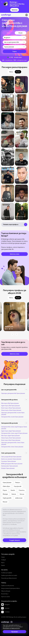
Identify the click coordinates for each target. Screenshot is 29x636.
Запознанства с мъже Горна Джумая (12, 417)
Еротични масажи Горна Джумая (11, 459)
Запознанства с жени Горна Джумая (12, 447)
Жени (8, 33)
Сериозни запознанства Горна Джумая (13, 393)
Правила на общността (7, 585)
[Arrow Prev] (12, 334)
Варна (2, 562)
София (3, 557)
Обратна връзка (5, 591)
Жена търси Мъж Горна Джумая (11, 438)
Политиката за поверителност (11, 628)
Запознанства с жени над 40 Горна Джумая (14, 433)
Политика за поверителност (9, 578)
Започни (14, 10)
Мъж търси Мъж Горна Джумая (10, 440)
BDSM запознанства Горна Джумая (11, 463)
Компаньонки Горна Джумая (9, 466)
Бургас (3, 565)
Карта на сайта (5, 596)
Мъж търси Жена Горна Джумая (11, 408)
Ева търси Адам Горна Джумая (10, 435)
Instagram (7, 604)
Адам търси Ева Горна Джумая (10, 405)
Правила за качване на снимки (9, 575)
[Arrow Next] (16, 334)
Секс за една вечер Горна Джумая (11, 457)
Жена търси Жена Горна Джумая (11, 410)
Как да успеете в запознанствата (10, 588)
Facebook (6, 608)
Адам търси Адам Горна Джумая (11, 431)
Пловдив (3, 560)
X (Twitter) (7, 612)
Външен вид (4, 593)
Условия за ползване (6, 572)
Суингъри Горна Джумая (8, 461)
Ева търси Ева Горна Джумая (10, 403)
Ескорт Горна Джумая (8, 468)
